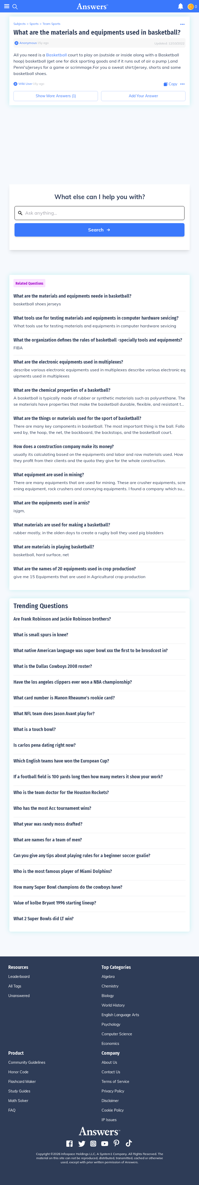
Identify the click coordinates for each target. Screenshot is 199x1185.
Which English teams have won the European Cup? (61, 761)
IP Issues (109, 1120)
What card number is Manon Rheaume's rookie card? (64, 698)
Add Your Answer (143, 96)
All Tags (14, 986)
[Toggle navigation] (6, 6)
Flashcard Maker (22, 1081)
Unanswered (19, 995)
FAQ (12, 1110)
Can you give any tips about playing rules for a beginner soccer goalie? (81, 855)
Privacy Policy (113, 1091)
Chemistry (110, 986)
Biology (108, 995)
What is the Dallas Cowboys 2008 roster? (52, 666)
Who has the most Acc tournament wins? (52, 808)
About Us (109, 1062)
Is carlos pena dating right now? (44, 745)
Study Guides (19, 1091)
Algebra (108, 976)
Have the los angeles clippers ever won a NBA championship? (72, 682)
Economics (110, 1043)
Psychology (111, 1024)
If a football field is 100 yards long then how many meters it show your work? (88, 777)
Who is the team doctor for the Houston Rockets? (61, 792)
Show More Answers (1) (56, 96)
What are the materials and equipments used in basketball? (96, 32)
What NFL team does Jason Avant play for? (54, 713)
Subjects (19, 24)
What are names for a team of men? (47, 840)
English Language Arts (120, 1015)
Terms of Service (115, 1081)
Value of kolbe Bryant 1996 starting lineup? (54, 903)
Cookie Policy (113, 1110)
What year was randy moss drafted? (47, 824)
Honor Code (18, 1072)
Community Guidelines (26, 1062)
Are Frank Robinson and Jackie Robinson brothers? (62, 619)
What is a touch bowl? (34, 729)
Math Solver (18, 1100)
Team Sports (51, 24)
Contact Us (111, 1072)
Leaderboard (19, 976)
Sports (34, 24)
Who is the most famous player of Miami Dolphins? (62, 871)
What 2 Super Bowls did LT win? (43, 919)
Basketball (56, 54)
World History (113, 1005)
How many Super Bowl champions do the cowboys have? (67, 887)
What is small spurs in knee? (40, 635)
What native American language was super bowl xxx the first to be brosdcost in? (90, 650)
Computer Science (117, 1034)
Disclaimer (110, 1100)
